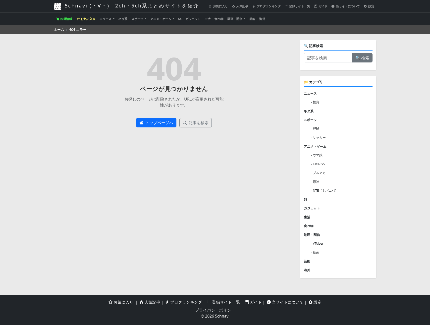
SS (180, 19)
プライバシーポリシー (215, 310)
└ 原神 (314, 181)
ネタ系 (122, 19)
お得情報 (65, 19)
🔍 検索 (362, 57)
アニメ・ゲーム (161, 19)
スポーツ (137, 19)
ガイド (322, 6)
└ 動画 (314, 252)
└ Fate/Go (317, 164)
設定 (371, 6)
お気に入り (220, 6)
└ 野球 (314, 128)
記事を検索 (198, 122)
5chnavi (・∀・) (131, 5)
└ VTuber (316, 243)
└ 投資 (314, 102)
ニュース (106, 19)
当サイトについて (347, 6)
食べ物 (219, 19)
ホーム (59, 29)
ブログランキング (268, 6)
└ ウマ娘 (316, 155)
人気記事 (242, 6)
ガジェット (193, 19)
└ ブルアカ (318, 172)
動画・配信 (235, 19)
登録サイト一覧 (299, 6)
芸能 (252, 19)
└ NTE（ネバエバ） (324, 190)
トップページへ (158, 122)
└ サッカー (318, 137)
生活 (208, 19)
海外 (262, 19)
